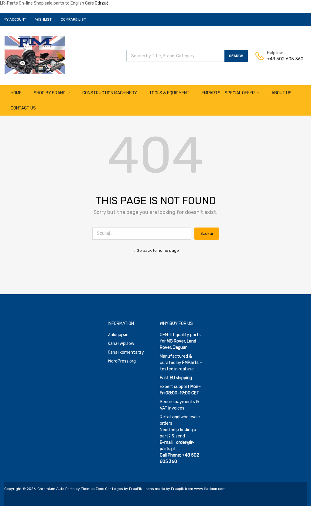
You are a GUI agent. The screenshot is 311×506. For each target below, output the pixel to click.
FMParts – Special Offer (228, 93)
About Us (282, 93)
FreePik (135, 489)
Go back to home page (158, 250)
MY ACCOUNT (15, 19)
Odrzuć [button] (102, 3)
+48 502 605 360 (282, 59)
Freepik (177, 489)
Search (236, 56)
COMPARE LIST (73, 19)
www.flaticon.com (210, 489)
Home (16, 93)
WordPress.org (122, 361)
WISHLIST (43, 19)
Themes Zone (92, 489)
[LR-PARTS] (35, 72)
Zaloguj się (118, 334)
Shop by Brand (50, 93)
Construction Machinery (109, 93)
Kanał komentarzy (126, 352)
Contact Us (23, 108)
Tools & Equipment (169, 93)
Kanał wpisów (121, 343)
